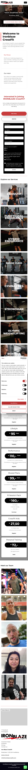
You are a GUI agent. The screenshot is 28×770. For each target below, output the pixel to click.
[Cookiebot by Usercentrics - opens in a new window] (20, 358)
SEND (14, 169)
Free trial (14, 113)
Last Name (7, 130)
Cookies (14, 765)
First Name (7, 124)
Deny (14, 410)
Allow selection (14, 407)
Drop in (14, 119)
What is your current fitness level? (12, 153)
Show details (21, 399)
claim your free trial (14, 22)
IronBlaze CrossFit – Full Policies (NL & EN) (14, 764)
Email (5, 135)
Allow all (14, 403)
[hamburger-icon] (25, 2)
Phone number (8, 141)
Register (14, 422)
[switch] (24, 385)
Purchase (14, 512)
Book (14, 554)
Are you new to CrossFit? (10, 146)
